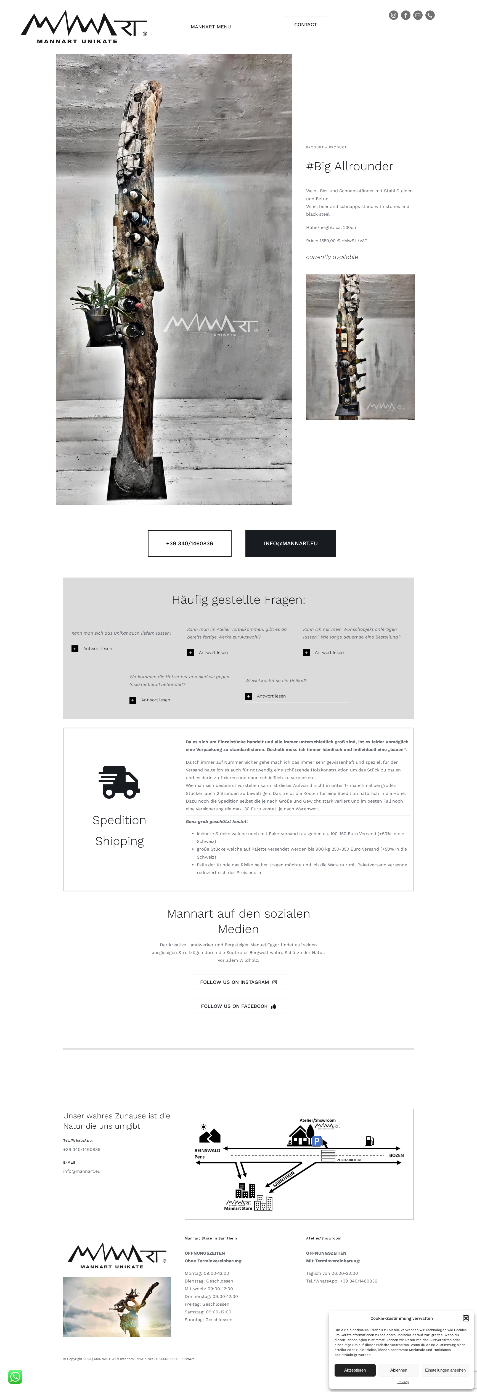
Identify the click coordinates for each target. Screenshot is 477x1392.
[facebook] (405, 15)
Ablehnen (398, 1370)
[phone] (430, 15)
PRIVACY (187, 1359)
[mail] (418, 15)
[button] (466, 1318)
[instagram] (393, 15)
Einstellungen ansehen (445, 1370)
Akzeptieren (355, 1370)
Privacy (403, 1382)
